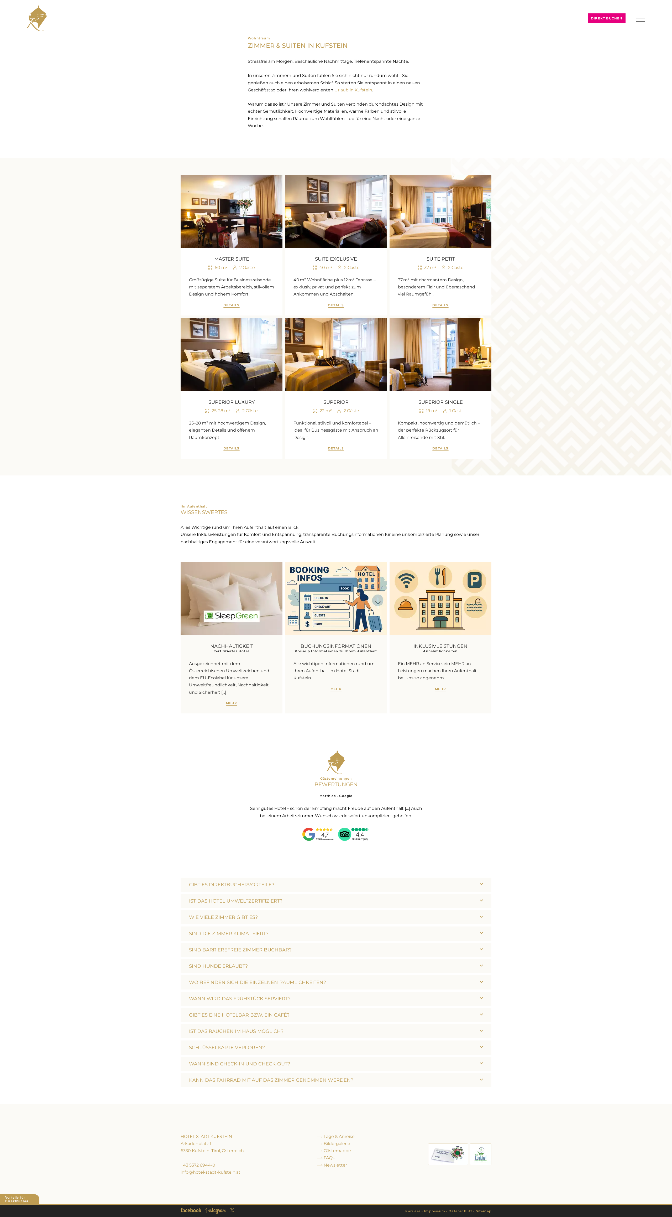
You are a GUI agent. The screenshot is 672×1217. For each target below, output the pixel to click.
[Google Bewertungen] (318, 834)
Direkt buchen (607, 18)
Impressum (434, 1211)
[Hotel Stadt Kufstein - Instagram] (216, 1211)
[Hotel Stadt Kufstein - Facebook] (191, 1210)
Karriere (413, 1211)
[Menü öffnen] (640, 18)
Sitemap (483, 1211)
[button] (336, 885)
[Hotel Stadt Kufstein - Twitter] (232, 1210)
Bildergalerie (336, 1143)
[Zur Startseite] (37, 18)
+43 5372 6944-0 (198, 1165)
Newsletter (335, 1165)
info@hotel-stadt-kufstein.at (210, 1172)
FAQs (328, 1157)
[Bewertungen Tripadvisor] (354, 834)
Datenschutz (460, 1211)
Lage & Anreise (339, 1136)
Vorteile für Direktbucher (17, 1199)
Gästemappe (337, 1150)
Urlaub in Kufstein (353, 89)
